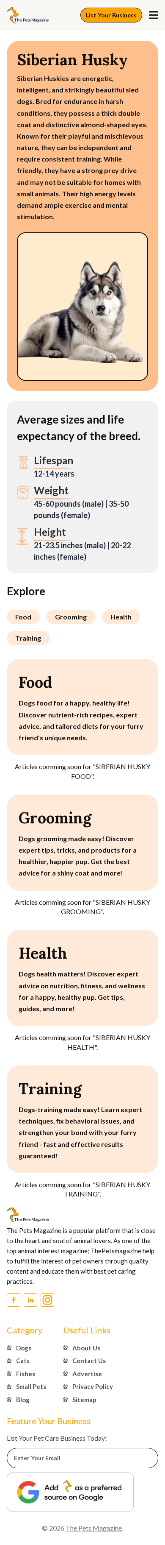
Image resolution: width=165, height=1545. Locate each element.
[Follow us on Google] (70, 1492)
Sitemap (84, 1399)
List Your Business (111, 15)
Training (28, 638)
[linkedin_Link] (30, 1300)
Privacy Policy (92, 1386)
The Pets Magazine (94, 1528)
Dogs (23, 1348)
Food (23, 617)
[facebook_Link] (13, 1300)
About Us (86, 1348)
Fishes (25, 1374)
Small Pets (31, 1386)
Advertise (87, 1374)
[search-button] (153, 15)
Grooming (71, 617)
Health (121, 617)
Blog (23, 1399)
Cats (23, 1360)
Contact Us (89, 1360)
